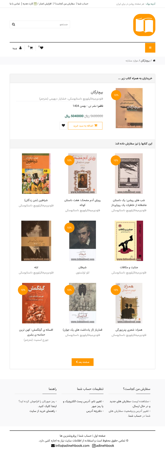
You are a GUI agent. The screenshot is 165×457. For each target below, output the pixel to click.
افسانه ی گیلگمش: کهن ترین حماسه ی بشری (36, 332)
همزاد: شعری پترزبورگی (129, 329)
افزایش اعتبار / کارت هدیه (37, 3)
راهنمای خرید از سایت (42, 411)
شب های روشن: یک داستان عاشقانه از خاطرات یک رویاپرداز (129, 203)
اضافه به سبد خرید (83, 126)
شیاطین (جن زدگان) (36, 200)
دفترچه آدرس (94, 411)
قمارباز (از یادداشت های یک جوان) (82, 329)
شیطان (82, 267)
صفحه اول (99, 435)
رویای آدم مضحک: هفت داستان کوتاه (82, 203)
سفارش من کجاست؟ (64, 3)
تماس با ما (15, 3)
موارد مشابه (132, 60)
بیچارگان (145, 60)
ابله (36, 267)
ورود (15, 48)
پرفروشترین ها (68, 435)
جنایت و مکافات (129, 267)
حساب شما (82, 3)
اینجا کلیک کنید (48, 406)
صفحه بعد (83, 362)
